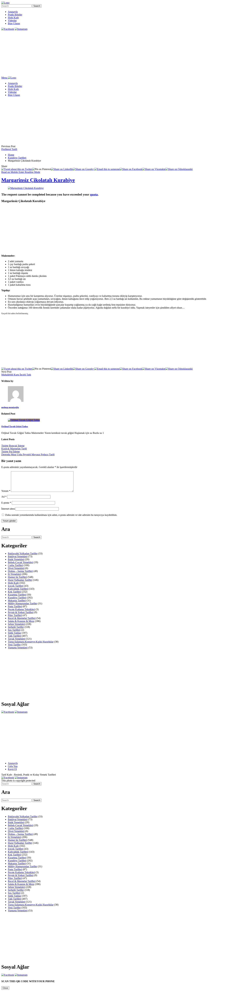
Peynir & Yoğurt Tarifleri (20, 612)
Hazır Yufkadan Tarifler (20, 580)
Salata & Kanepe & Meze (21, 621)
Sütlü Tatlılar (14, 632)
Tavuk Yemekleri (16, 638)
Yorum (5, 491)
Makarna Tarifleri (17, 600)
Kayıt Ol (12, 769)
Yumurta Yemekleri (18, 647)
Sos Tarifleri (14, 630)
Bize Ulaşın (14, 23)
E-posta (6, 502)
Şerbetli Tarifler (16, 627)
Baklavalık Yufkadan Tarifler (23, 553)
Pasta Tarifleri (15, 606)
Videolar (12, 20)
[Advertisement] (99, 53)
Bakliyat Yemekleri (17, 556)
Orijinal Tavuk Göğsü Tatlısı (14, 426)
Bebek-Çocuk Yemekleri (20, 562)
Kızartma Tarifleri (17, 594)
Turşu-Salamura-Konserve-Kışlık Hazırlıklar (31, 641)
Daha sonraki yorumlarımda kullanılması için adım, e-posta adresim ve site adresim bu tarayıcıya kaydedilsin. (61, 515)
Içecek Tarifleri (15, 585)
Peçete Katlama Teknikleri (21, 609)
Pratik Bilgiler (15, 14)
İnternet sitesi (8, 508)
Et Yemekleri (14, 574)
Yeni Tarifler (14, 644)
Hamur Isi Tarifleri (17, 577)
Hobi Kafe (13, 17)
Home (11, 154)
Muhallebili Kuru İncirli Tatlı (16, 374)
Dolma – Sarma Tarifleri (20, 571)
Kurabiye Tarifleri (17, 157)
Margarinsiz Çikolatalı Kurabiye (38, 180)
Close (5, 988)
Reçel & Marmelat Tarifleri (22, 618)
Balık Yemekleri (16, 559)
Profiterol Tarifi (9, 149)
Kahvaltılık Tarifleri (18, 588)
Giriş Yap (12, 766)
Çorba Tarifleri (15, 565)
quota (94, 194)
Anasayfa (13, 11)
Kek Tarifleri (14, 591)
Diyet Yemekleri (16, 568)
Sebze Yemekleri (16, 624)
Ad (4, 496)
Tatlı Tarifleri (14, 635)
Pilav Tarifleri (15, 615)
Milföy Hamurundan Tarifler (22, 603)
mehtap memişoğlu (10, 407)
